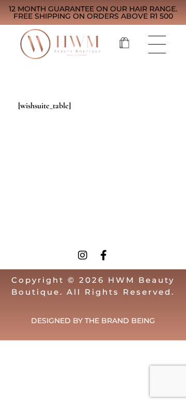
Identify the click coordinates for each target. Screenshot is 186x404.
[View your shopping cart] (124, 44)
